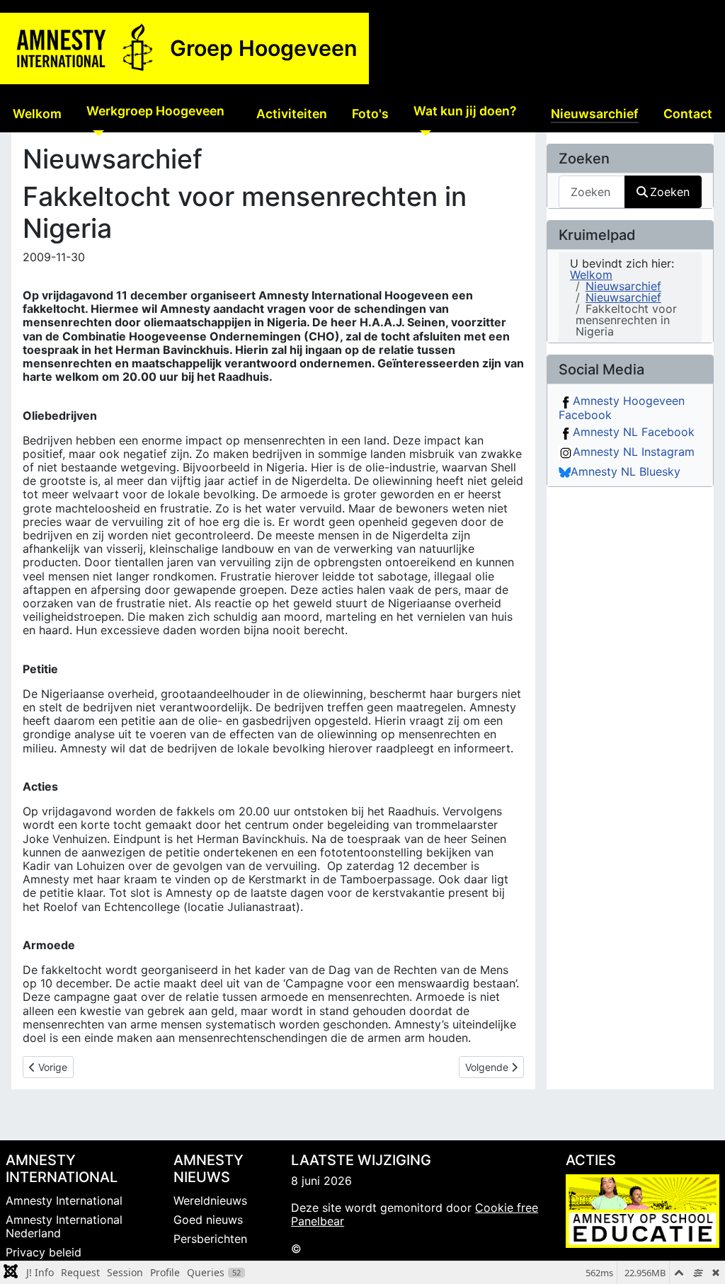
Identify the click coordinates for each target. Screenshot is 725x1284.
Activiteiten (291, 113)
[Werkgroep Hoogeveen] (95, 132)
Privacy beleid (43, 1252)
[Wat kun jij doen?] (422, 132)
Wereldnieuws (210, 1200)
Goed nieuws (208, 1220)
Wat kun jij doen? (465, 110)
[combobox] (592, 191)
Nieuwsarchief (595, 113)
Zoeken (670, 192)
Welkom (37, 113)
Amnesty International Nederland (64, 1226)
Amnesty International (64, 1200)
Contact (687, 113)
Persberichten (210, 1239)
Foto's (370, 113)
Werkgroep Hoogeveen (155, 110)
